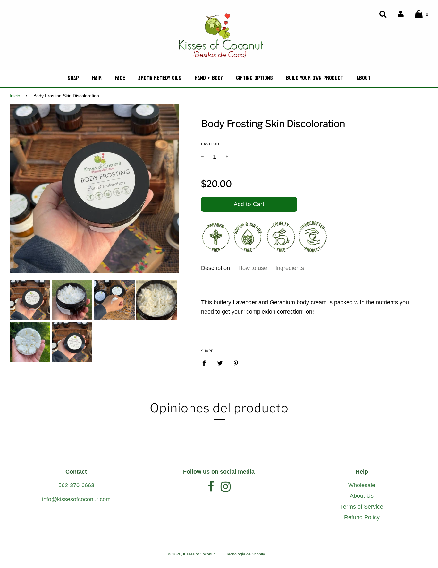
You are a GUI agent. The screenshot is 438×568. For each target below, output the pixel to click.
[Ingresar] (401, 14)
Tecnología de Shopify (245, 554)
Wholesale (361, 485)
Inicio (15, 95)
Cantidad (210, 144)
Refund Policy (362, 517)
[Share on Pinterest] (236, 363)
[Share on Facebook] (206, 363)
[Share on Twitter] (220, 363)
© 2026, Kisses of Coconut (191, 554)
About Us (362, 496)
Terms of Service (361, 506)
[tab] (215, 269)
